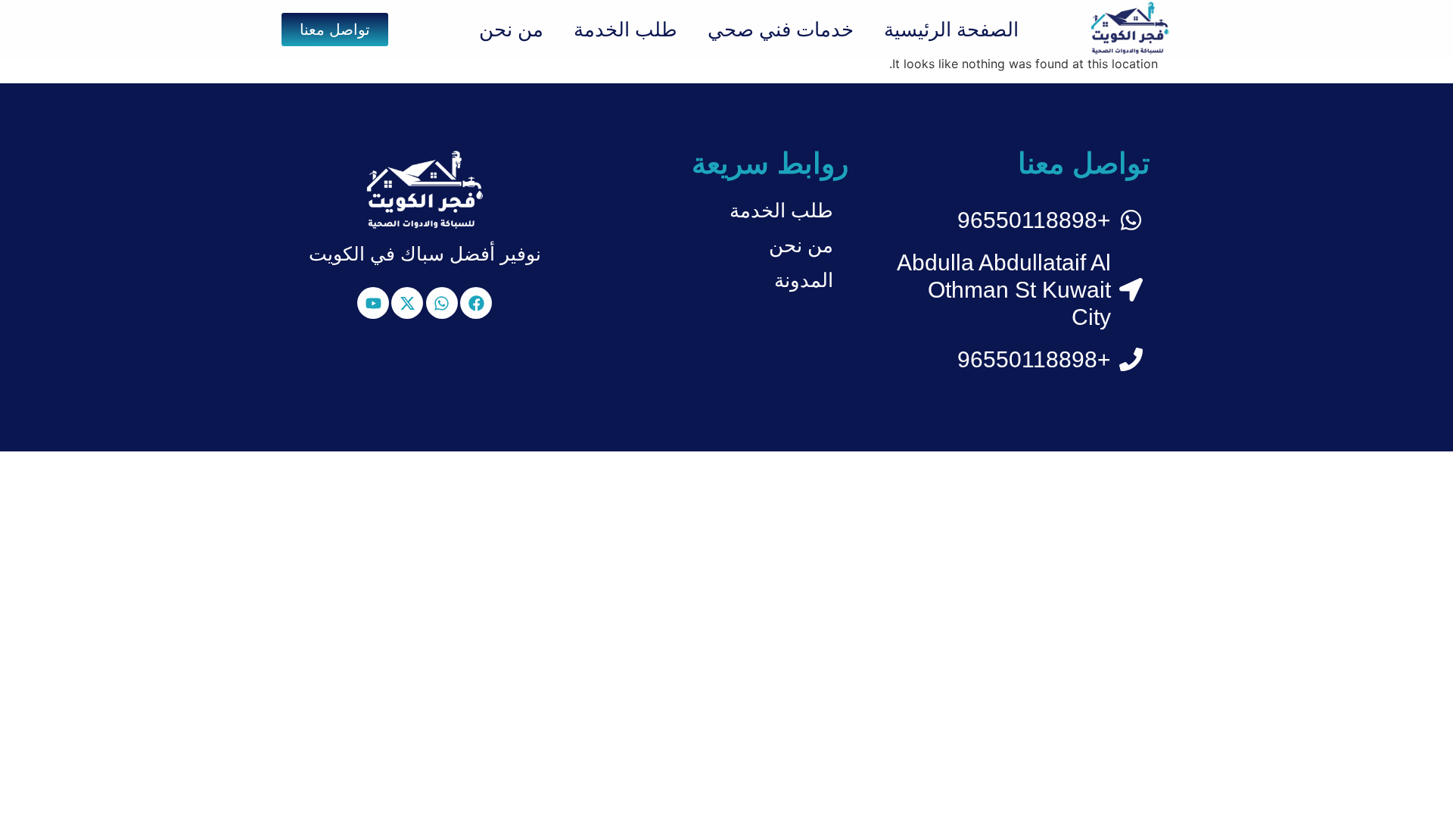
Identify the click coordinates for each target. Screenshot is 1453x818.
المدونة (803, 280)
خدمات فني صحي (781, 29)
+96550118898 (1034, 220)
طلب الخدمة (625, 29)
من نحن (511, 29)
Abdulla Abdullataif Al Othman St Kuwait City (1004, 289)
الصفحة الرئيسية (951, 29)
